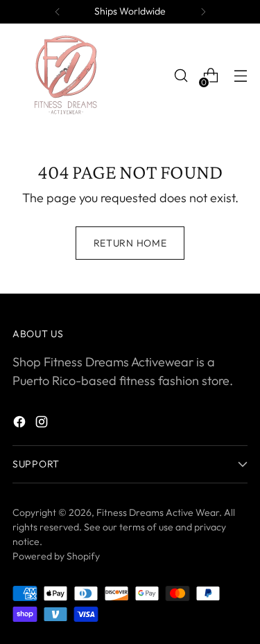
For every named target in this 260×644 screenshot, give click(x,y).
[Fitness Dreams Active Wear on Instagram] (43, 424)
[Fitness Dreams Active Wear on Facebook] (20, 424)
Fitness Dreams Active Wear (157, 512)
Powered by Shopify (56, 556)
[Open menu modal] (240, 76)
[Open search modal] (180, 76)
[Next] (203, 12)
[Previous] (57, 12)
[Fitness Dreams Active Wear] (64, 75)
